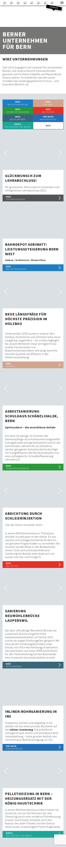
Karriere (54, 7)
